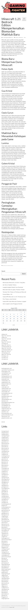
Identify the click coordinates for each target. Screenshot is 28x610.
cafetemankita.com (6, 388)
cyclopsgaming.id (6, 553)
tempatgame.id (5, 508)
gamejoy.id (4, 558)
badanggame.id (5, 538)
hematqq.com (5, 356)
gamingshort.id (5, 519)
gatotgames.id (5, 513)
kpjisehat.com (5, 397)
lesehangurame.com (7, 368)
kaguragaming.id (6, 564)
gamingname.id (5, 566)
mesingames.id (5, 451)
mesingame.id (5, 470)
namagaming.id (5, 435)
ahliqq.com (4, 337)
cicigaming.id (5, 516)
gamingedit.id (5, 518)
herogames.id (5, 449)
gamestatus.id (5, 594)
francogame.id (5, 530)
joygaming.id (5, 550)
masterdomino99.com (7, 349)
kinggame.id (5, 597)
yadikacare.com (5, 410)
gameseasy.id (5, 580)
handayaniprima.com (7, 376)
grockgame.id (5, 487)
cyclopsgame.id (5, 555)
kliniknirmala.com (6, 404)
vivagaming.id (5, 437)
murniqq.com (5, 357)
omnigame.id (5, 502)
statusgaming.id (5, 578)
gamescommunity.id (6, 539)
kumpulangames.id (6, 504)
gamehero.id (5, 462)
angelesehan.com (6, 382)
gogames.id (4, 584)
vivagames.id (5, 454)
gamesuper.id (5, 465)
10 (3, 316)
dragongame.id (5, 598)
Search (3, 271)
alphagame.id (5, 535)
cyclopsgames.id (6, 544)
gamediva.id (5, 463)
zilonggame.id (5, 482)
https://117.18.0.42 (6, 342)
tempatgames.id (5, 497)
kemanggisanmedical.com (8, 402)
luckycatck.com (5, 379)
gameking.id (5, 592)
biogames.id (5, 493)
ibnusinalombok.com (7, 413)
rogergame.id (5, 533)
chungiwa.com (5, 394)
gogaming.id (5, 572)
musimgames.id (5, 456)
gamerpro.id (5, 561)
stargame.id (4, 476)
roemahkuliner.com (6, 373)
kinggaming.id (5, 570)
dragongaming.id (6, 573)
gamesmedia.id (5, 545)
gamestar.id (4, 466)
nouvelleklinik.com (6, 405)
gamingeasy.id (5, 563)
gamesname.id (5, 583)
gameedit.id (4, 527)
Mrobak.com (5, 385)
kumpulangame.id (6, 507)
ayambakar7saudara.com (8, 370)
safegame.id (5, 490)
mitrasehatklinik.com (7, 399)
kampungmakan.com (7, 377)
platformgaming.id (6, 569)
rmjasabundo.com (6, 390)
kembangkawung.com (7, 393)
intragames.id (5, 494)
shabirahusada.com (6, 408)
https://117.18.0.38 (6, 348)
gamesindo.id (5, 445)
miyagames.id (5, 511)
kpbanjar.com (5, 401)
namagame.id (5, 474)
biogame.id (4, 505)
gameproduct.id (5, 525)
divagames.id (5, 452)
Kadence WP (11, 607)
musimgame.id (5, 468)
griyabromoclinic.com (7, 418)
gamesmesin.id (5, 443)
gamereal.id (4, 522)
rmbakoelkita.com (6, 380)
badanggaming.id (6, 528)
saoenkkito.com (5, 374)
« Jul (13, 325)
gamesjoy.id (4, 541)
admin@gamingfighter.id (8, 37)
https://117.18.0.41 (6, 345)
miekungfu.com (5, 387)
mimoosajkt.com (6, 391)
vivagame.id (4, 471)
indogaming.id (5, 434)
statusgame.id (5, 440)
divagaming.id (5, 432)
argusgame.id (5, 485)
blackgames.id (5, 514)
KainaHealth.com (6, 407)
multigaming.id (5, 576)
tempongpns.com (6, 371)
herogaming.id (5, 431)
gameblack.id (5, 532)
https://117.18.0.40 (6, 354)
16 (24, 316)
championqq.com (6, 352)
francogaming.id (5, 521)
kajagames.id (5, 547)
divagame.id (5, 473)
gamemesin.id (5, 460)
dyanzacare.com (6, 416)
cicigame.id (4, 536)
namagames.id (5, 457)
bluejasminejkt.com (6, 383)
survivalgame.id (5, 488)
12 (10, 316)
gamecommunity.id (6, 556)
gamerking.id (5, 559)
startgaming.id (5, 439)
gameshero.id (5, 442)
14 (17, 316)
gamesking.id (5, 581)
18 (7, 318)
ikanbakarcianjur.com (7, 396)
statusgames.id (5, 589)
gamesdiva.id (5, 446)
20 (14, 318)
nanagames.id (5, 552)
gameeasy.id (5, 590)
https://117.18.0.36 (6, 335)
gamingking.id (5, 567)
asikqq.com (4, 334)
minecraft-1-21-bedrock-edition (7, 265)
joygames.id (4, 542)
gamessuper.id (5, 448)
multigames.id (5, 587)
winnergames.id (5, 479)
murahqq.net (5, 343)
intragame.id (5, 501)
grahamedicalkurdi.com (7, 414)
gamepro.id (4, 595)
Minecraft (21, 37)
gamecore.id (5, 459)
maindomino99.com (6, 346)
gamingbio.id (5, 491)
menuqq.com (5, 359)
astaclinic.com (5, 411)
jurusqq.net (4, 340)
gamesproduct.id (6, 510)
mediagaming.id (5, 549)
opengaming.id (5, 477)
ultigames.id (4, 586)
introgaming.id (5, 496)
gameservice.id (5, 524)
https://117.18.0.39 (6, 339)
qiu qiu (3, 421)
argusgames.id (5, 480)
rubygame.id (5, 483)
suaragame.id (5, 499)
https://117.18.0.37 (6, 351)
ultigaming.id (5, 575)
